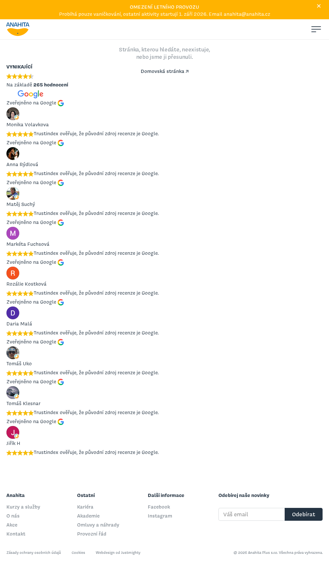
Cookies (79, 552)
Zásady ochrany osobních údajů (34, 552)
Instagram (160, 515)
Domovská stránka (162, 71)
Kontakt (15, 533)
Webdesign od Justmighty (118, 552)
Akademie (88, 515)
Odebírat (303, 514)
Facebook (159, 506)
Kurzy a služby (23, 506)
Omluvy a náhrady (98, 524)
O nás (13, 515)
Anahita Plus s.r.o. (18, 29)
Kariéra (85, 506)
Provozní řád (91, 533)
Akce (11, 524)
